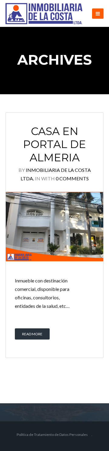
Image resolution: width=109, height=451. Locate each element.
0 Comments (72, 178)
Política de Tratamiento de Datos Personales (52, 434)
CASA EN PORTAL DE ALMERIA (54, 144)
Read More (32, 334)
